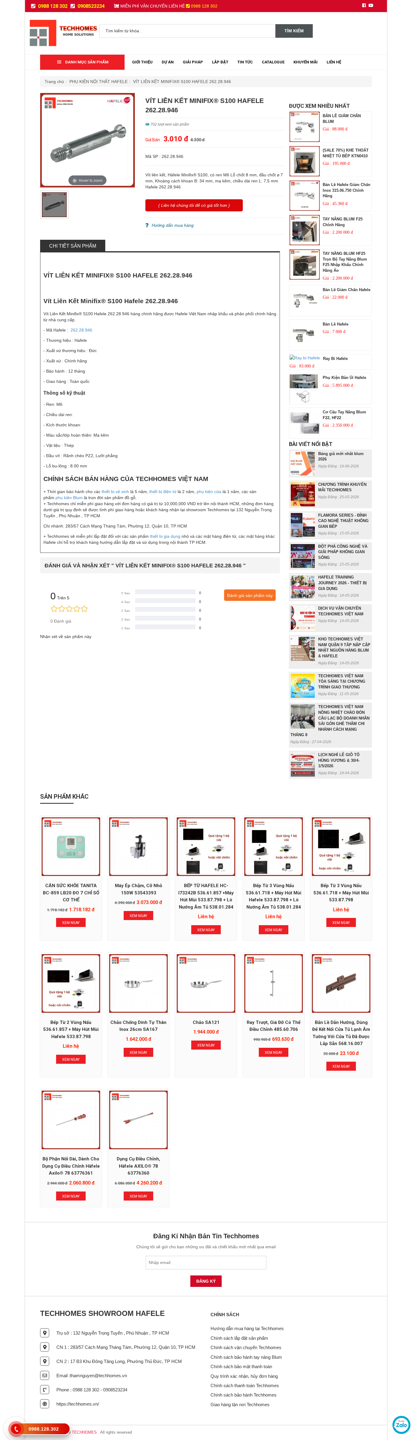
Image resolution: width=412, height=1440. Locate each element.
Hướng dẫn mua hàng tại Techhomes (247, 1328)
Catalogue (273, 62)
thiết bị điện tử (162, 491)
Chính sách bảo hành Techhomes (244, 1394)
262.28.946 (81, 330)
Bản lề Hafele (335, 324)
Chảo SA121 (206, 1022)
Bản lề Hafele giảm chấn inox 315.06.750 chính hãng (346, 190)
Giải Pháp (193, 62)
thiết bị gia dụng (165, 536)
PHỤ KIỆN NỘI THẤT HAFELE (98, 81)
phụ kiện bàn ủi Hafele (344, 377)
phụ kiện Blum (68, 497)
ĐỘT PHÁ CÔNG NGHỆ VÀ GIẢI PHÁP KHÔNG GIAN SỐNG (342, 552)
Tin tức (245, 62)
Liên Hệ (334, 62)
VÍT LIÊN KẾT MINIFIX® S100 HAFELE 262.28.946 (182, 81)
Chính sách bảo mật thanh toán (241, 1366)
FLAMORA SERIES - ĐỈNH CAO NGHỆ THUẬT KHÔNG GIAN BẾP (343, 521)
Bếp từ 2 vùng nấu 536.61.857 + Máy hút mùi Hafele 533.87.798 (71, 1029)
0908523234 (90, 6)
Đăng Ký (206, 1281)
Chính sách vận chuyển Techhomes (246, 1347)
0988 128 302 (52, 6)
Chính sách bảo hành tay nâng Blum (246, 1357)
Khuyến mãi (305, 62)
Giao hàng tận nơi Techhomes (240, 1404)
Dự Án (168, 62)
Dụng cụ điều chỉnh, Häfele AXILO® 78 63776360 (138, 1166)
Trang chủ (54, 81)
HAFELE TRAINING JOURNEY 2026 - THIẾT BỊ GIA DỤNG (342, 583)
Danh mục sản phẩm (86, 62)
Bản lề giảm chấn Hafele (346, 289)
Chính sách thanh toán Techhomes (245, 1385)
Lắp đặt (220, 62)
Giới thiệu (142, 62)
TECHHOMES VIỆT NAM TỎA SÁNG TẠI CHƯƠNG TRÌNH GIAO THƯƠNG (341, 681)
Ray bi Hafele (335, 358)
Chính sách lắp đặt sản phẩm (239, 1338)
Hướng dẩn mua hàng (173, 225)
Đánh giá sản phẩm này (250, 595)
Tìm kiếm (294, 30)
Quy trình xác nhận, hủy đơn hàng (244, 1376)
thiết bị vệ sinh (115, 491)
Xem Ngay (71, 923)
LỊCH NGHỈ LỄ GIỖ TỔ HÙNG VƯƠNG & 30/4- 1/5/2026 (339, 760)
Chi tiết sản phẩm (72, 246)
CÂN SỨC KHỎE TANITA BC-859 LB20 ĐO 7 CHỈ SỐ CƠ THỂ (71, 893)
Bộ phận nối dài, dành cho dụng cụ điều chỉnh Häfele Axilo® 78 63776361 (71, 1166)
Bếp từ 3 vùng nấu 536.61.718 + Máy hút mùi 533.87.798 (341, 893)
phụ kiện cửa (209, 491)
